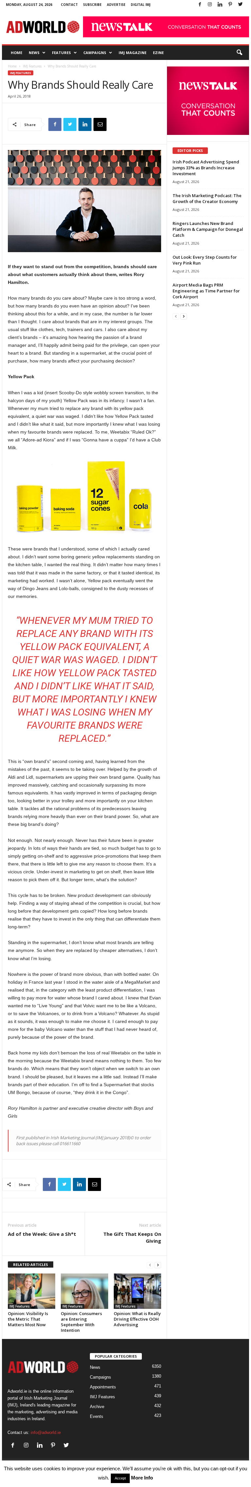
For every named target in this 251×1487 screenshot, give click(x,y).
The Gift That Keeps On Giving (132, 1237)
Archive (97, 1406)
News (34, 52)
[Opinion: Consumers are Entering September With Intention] (84, 1291)
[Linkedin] (220, 4)
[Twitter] (240, 4)
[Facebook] (200, 4)
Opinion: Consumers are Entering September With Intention (81, 1321)
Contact (69, 4)
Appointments (103, 1387)
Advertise (116, 4)
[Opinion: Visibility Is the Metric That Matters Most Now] (31, 1291)
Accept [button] (120, 1478)
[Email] (100, 124)
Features (61, 52)
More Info (142, 1477)
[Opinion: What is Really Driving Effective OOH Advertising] (137, 1291)
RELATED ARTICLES (30, 1264)
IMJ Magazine (132, 52)
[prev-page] (150, 1264)
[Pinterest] (230, 4)
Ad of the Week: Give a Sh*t (42, 1234)
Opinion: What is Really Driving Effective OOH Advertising (137, 1319)
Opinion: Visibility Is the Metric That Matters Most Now (28, 1319)
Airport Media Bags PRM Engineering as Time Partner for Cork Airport (206, 291)
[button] (239, 53)
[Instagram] (210, 4)
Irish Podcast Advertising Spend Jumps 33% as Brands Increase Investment (206, 168)
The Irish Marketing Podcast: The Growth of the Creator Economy (207, 198)
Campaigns (94, 52)
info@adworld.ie (46, 1432)
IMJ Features (32, 66)
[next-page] (158, 1264)
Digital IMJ (140, 4)
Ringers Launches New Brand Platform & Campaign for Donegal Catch (208, 229)
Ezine (158, 52)
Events (96, 1416)
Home (16, 52)
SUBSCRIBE (92, 4)
